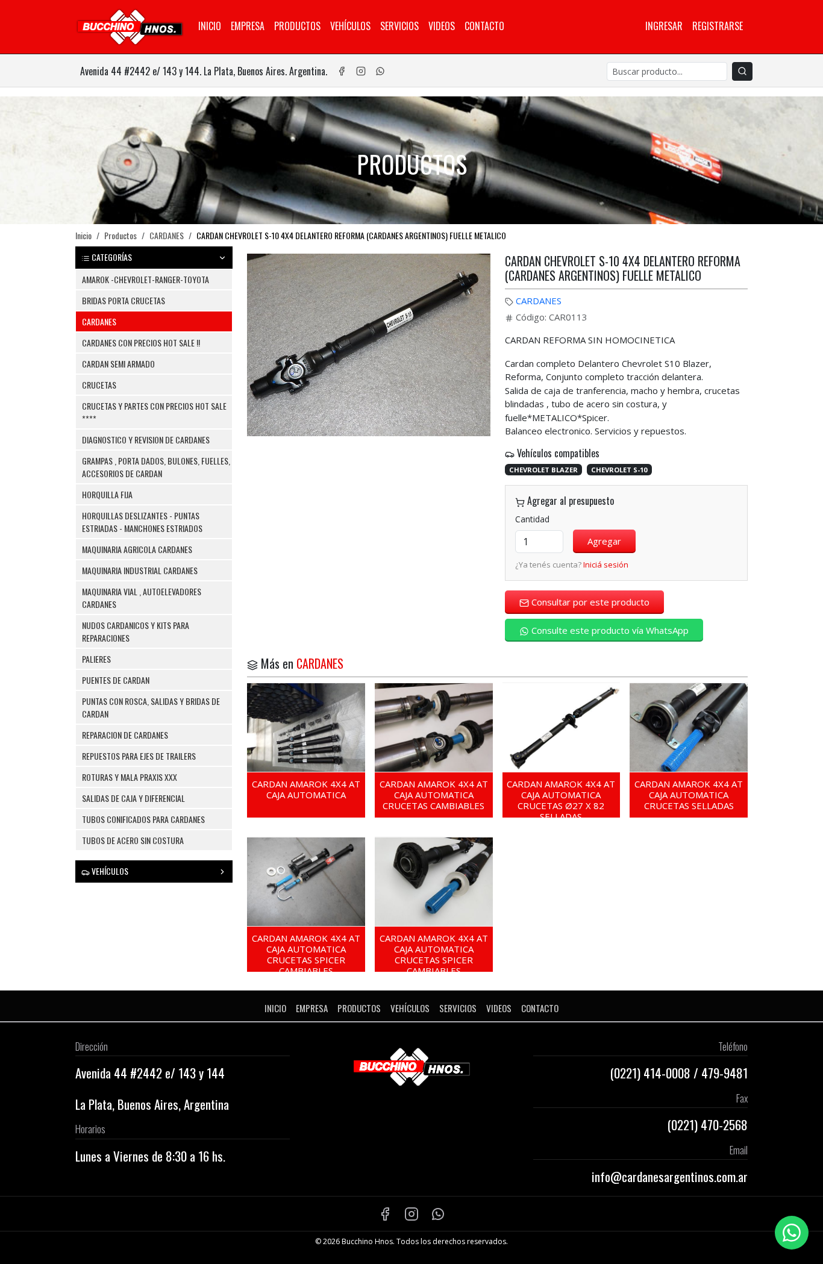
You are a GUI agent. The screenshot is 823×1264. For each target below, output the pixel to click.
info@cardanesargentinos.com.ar (670, 1176)
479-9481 (724, 1072)
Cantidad (532, 519)
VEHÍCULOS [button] (109, 871)
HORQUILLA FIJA (107, 494)
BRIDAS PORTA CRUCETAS (123, 300)
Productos (297, 26)
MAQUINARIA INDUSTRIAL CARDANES (140, 570)
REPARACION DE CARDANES (125, 734)
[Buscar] (742, 71)
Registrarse (717, 26)
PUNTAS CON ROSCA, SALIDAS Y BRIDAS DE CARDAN (151, 707)
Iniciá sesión (605, 564)
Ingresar (664, 26)
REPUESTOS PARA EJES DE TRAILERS (139, 755)
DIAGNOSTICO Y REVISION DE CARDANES (146, 439)
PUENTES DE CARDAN (115, 680)
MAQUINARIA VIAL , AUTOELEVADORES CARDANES (141, 597)
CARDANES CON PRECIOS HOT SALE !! (141, 342)
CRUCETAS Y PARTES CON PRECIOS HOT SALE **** (154, 412)
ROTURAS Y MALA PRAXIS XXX (129, 777)
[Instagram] (361, 71)
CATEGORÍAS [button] (111, 257)
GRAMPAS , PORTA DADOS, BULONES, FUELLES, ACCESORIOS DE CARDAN (156, 467)
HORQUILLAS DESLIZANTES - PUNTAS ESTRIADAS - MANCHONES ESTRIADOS (142, 521)
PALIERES (96, 658)
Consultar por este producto (589, 602)
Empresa (247, 26)
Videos (441, 26)
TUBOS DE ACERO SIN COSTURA (133, 840)
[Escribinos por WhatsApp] (792, 1233)
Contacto (484, 26)
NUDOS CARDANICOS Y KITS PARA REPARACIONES (135, 631)
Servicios (399, 26)
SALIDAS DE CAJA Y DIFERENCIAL (133, 798)
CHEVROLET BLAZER (543, 469)
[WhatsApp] (380, 71)
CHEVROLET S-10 (619, 469)
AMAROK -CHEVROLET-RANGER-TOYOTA (145, 279)
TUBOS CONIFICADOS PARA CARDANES (143, 819)
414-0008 (666, 1072)
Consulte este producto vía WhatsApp (609, 630)
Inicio (209, 26)
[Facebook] (341, 71)
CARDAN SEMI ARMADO (118, 363)
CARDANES (166, 235)
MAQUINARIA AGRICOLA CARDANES (137, 549)
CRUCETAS (99, 384)
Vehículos (350, 26)
